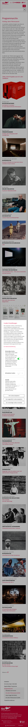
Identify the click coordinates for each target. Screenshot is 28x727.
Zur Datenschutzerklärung (9, 346)
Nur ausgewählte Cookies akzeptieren (14, 399)
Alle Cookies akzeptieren (14, 395)
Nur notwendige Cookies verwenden (14, 402)
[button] (22, 359)
